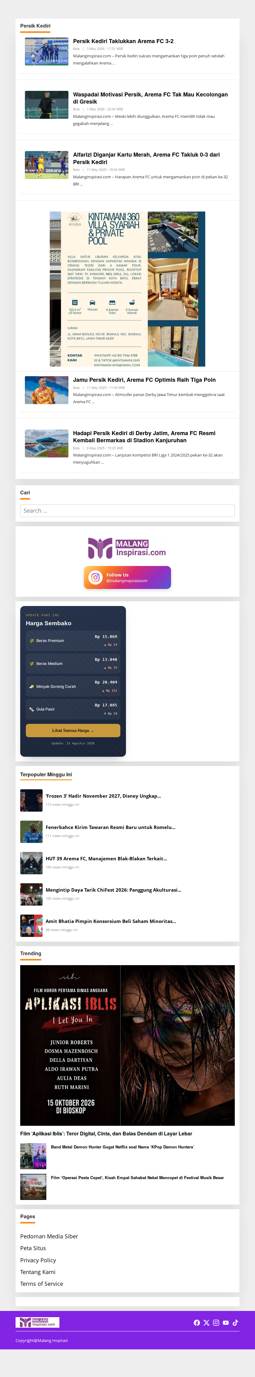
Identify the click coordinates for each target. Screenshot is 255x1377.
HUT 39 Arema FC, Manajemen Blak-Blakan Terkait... (106, 859)
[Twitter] (206, 1323)
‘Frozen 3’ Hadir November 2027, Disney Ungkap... (103, 796)
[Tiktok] (235, 1323)
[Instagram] (216, 1323)
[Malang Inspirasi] (37, 1322)
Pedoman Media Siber (49, 1236)
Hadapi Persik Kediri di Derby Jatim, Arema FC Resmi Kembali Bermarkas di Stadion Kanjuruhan (144, 436)
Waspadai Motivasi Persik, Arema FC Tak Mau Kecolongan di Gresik (150, 97)
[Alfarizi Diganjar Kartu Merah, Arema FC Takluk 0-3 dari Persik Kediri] (81, 184)
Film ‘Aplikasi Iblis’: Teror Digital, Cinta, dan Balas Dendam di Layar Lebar (106, 1133)
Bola (76, 48)
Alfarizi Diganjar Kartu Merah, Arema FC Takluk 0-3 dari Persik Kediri (146, 158)
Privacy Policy (38, 1260)
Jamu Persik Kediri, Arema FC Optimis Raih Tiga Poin (144, 380)
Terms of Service (41, 1283)
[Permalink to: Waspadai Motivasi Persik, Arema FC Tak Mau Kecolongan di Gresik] (46, 104)
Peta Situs (33, 1248)
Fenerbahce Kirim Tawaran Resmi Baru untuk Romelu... (110, 827)
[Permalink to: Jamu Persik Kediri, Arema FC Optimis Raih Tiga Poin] (46, 389)
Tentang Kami (38, 1272)
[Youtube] (226, 1323)
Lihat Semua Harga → (73, 730)
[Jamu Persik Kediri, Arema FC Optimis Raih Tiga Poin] (93, 401)
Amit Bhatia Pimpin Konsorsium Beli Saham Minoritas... (111, 921)
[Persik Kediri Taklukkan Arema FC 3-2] (113, 63)
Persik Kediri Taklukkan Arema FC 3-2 (123, 41)
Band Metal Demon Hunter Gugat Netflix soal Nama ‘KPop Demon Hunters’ (122, 1147)
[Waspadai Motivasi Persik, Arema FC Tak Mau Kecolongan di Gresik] (111, 123)
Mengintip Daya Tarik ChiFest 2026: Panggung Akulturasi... (113, 890)
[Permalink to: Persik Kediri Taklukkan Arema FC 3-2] (46, 51)
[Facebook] (197, 1323)
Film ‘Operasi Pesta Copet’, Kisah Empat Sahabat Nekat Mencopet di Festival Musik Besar (137, 1177)
